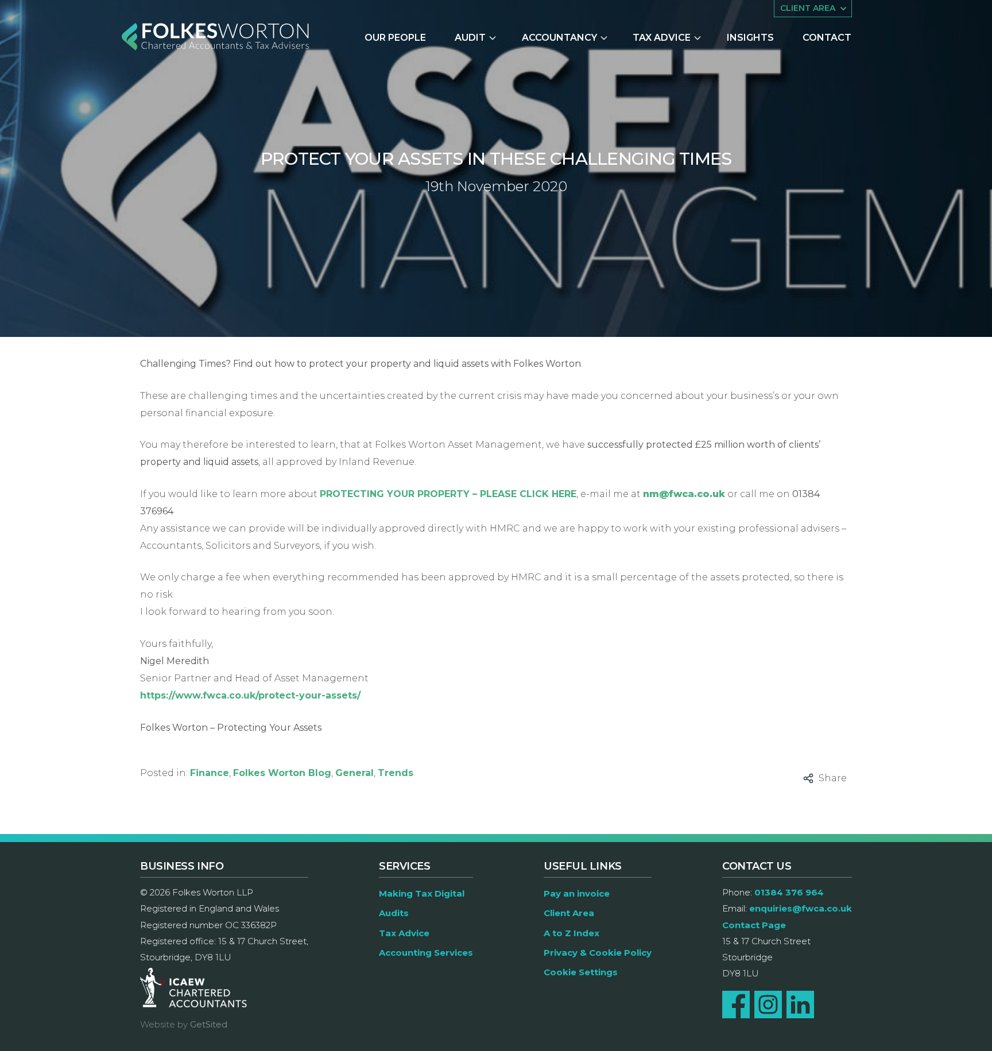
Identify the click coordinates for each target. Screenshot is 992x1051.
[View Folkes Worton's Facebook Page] (736, 1004)
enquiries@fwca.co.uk (800, 908)
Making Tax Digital (421, 893)
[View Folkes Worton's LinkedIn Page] (800, 1004)
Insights (750, 37)
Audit (470, 37)
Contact (827, 37)
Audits (394, 912)
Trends (395, 772)
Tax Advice (662, 37)
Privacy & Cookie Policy (598, 952)
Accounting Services (426, 952)
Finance (209, 772)
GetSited (208, 1024)
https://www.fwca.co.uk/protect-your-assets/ (250, 695)
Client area (807, 8)
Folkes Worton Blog (282, 772)
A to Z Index (571, 933)
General (354, 772)
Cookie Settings (581, 972)
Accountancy (559, 37)
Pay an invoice (577, 893)
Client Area (569, 912)
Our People (395, 37)
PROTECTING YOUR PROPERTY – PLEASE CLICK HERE (448, 493)
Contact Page (754, 925)
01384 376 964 (789, 892)
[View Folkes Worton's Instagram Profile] (768, 1004)
